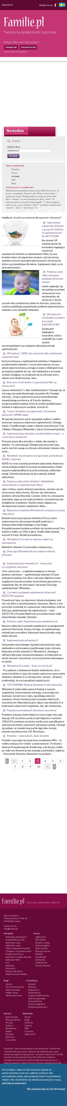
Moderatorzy (34, 992)
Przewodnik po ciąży (15, 939)
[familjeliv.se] (62, 5)
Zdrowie (10, 1034)
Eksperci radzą (42, 942)
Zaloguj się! (11, 47)
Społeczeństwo (13, 990)
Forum (14, 173)
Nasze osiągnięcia (36, 1004)
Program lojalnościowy (38, 995)
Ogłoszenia (40, 937)
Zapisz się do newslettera (15, 51)
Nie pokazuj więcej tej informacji (46, 1088)
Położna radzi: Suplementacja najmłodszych (32, 621)
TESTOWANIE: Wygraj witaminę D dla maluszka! (35, 684)
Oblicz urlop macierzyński (18, 948)
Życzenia (29, 1031)
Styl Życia (10, 1037)
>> (54, 766)
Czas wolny (11, 1040)
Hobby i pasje (12, 992)
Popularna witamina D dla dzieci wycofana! (32, 710)
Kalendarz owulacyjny (16, 937)
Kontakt (32, 984)
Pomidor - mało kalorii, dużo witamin (28, 735)
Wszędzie (15, 169)
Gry (7, 962)
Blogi (13, 183)
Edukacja (10, 965)
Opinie (9, 984)
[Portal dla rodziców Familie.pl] (24, 27)
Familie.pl (7, 217)
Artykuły (15, 176)
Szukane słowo (13, 147)
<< (6, 761)
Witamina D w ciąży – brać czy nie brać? (29, 665)
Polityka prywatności (37, 1007)
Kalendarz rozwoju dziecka (18, 957)
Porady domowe (42, 965)
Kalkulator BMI (13, 960)
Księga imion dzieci (15, 954)
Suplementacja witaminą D (22, 640)
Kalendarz (10, 968)
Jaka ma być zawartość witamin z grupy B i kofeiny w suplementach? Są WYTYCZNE (52, 229)
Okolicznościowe (14, 995)
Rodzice (39, 954)
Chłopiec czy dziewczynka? (18, 951)
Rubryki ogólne (42, 945)
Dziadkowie (40, 957)
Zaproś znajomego (36, 998)
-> (47, 766)
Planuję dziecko (42, 951)
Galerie (28, 1025)
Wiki (13, 180)
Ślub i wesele (41, 948)
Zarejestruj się (28, 47)
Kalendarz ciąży (13, 942)
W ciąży (9, 1022)
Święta (9, 1031)
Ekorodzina (40, 939)
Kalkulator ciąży (13, 945)
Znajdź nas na (46, 5)
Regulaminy (33, 990)
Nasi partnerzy (35, 1001)
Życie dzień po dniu (15, 987)
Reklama (32, 987)
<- (14, 761)
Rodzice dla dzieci (14, 971)
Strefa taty (40, 960)
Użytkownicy (41, 962)
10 (38, 766)
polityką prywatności (14, 1083)
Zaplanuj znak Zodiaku (16, 974)
